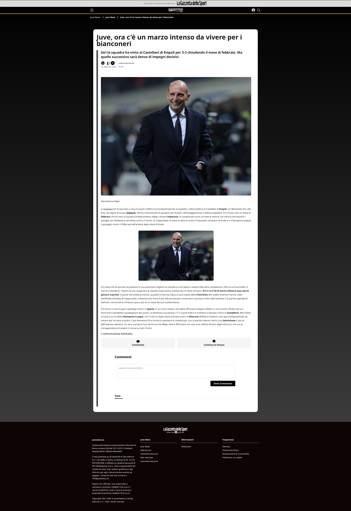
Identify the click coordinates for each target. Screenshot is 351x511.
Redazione (186, 446)
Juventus (108, 208)
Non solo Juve (146, 457)
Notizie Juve (145, 450)
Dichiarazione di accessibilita (235, 453)
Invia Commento (223, 383)
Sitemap (226, 446)
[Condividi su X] (113, 63)
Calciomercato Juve (149, 453)
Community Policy (230, 450)
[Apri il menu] (92, 10)
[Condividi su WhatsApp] (103, 63)
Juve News (95, 17)
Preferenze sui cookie (232, 457)
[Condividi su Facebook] (108, 63)
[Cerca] (259, 10)
